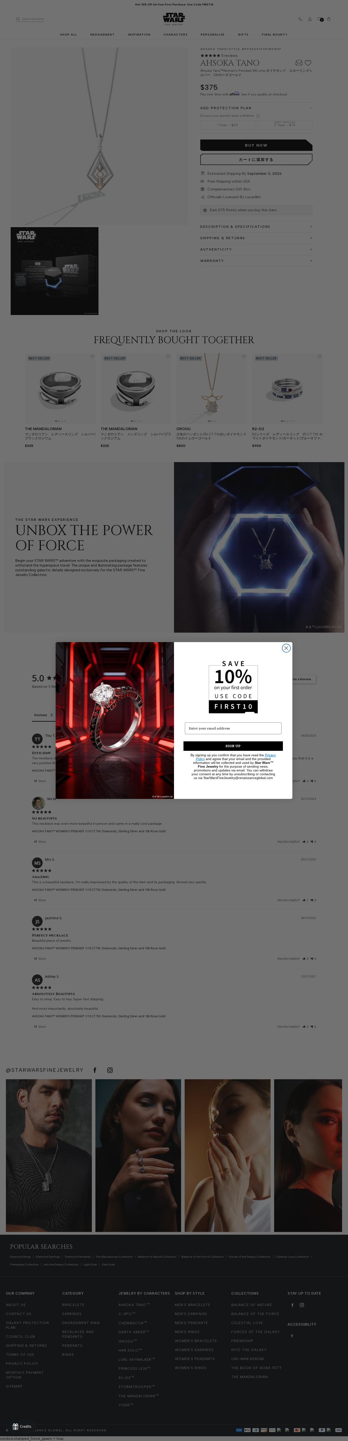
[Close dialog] (286, 648)
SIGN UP (233, 746)
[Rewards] (21, 1427)
